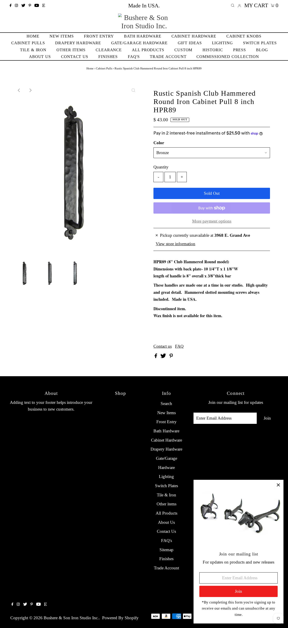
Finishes (166, 558)
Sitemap (166, 549)
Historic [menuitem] (212, 50)
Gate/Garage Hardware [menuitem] (139, 43)
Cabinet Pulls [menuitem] (28, 43)
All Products (166, 513)
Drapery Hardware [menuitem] (78, 43)
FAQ (179, 346)
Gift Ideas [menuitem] (190, 43)
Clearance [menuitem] (109, 50)
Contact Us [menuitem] (74, 56)
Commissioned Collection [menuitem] (227, 56)
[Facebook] (11, 5)
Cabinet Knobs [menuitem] (243, 36)
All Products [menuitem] (148, 50)
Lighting (166, 476)
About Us (166, 522)
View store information (175, 243)
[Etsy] (43, 5)
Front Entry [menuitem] (99, 36)
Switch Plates (166, 485)
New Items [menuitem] (62, 36)
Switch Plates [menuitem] (260, 43)
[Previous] (19, 90)
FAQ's (166, 540)
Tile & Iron (166, 495)
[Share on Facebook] (156, 356)
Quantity (161, 167)
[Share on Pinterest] (171, 356)
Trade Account (166, 568)
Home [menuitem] (33, 36)
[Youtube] (36, 5)
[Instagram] (16, 5)
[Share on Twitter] (163, 356)
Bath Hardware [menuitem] (142, 36)
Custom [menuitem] (183, 50)
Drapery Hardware (166, 449)
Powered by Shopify (120, 617)
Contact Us (166, 531)
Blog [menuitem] (262, 50)
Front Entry (166, 421)
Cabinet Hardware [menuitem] (193, 36)
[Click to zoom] (133, 90)
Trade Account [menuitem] (168, 56)
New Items (166, 412)
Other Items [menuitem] (71, 50)
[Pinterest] (29, 5)
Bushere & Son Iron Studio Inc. (71, 617)
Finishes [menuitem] (108, 56)
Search (166, 403)
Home (90, 68)
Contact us (162, 346)
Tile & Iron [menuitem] (33, 50)
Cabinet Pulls (104, 68)
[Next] (30, 90)
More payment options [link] (211, 221)
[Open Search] (233, 5)
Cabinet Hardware (166, 440)
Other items (166, 504)
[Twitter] (23, 5)
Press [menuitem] (239, 50)
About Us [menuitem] (40, 56)
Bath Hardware (166, 431)
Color (158, 142)
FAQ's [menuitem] (134, 56)
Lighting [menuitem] (222, 43)
